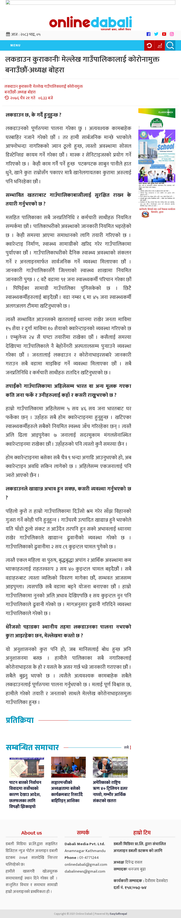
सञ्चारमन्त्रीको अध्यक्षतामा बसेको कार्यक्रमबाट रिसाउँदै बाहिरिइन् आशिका (67, 791)
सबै (126, 747)
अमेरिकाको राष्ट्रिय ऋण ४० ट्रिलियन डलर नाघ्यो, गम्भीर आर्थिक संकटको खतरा (110, 791)
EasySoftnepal (118, 913)
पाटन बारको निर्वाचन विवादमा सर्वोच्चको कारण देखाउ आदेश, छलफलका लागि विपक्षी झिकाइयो (25, 795)
